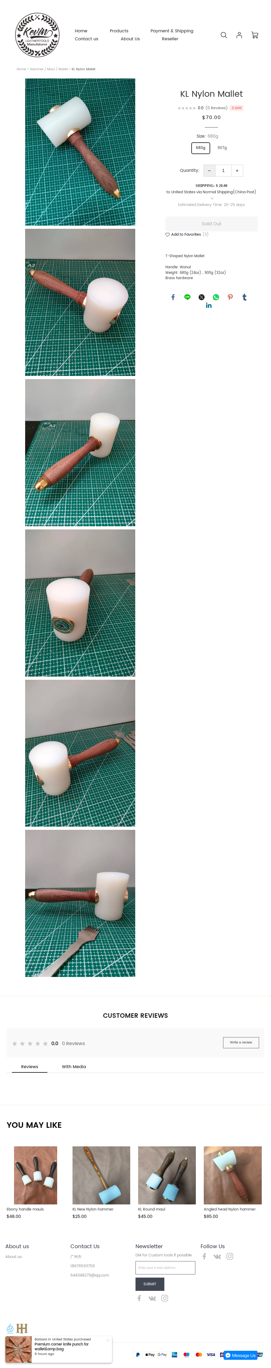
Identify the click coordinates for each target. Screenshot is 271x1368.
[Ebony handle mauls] (35, 1175)
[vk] (153, 1299)
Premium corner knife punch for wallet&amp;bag (62, 1347)
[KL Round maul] (167, 1175)
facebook (173, 297)
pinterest (230, 297)
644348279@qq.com (89, 1275)
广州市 (76, 1257)
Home (21, 69)
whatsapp (216, 297)
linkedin (209, 305)
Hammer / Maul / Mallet (49, 69)
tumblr (245, 297)
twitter (202, 297)
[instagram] (166, 1299)
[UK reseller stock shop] (22, 1328)
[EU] (10, 1328)
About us (17, 1246)
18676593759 (82, 1266)
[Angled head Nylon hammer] (232, 1175)
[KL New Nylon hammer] (101, 1175)
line (187, 297)
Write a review (241, 1042)
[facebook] (141, 1299)
